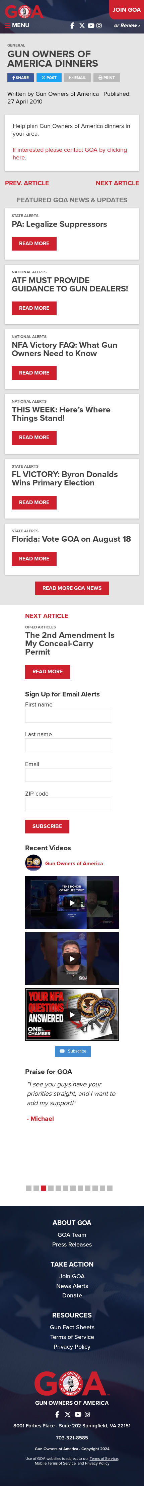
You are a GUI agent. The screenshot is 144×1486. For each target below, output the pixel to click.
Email (79, 77)
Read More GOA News (72, 588)
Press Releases (72, 1244)
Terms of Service (72, 1337)
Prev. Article (27, 183)
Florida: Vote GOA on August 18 (71, 539)
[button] (28, 1188)
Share (22, 77)
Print (108, 77)
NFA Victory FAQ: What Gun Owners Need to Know (65, 349)
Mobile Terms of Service (55, 1463)
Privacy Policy (72, 1346)
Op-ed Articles (40, 627)
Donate (72, 1295)
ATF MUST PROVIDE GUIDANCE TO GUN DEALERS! (70, 284)
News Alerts (72, 1286)
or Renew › (127, 25)
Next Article (117, 183)
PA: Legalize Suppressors (59, 224)
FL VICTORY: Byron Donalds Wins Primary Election (65, 478)
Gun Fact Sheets (72, 1327)
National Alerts (29, 272)
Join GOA (127, 9)
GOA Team (72, 1234)
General (16, 45)
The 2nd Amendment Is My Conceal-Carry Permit (70, 643)
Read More (34, 243)
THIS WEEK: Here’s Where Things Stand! (61, 414)
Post (51, 77)
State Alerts (25, 215)
